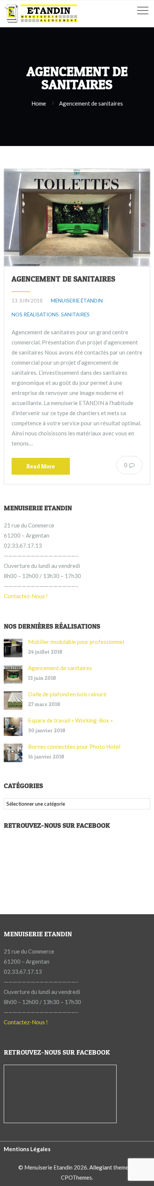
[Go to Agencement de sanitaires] (77, 217)
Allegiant (100, 1167)
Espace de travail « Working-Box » (70, 720)
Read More (41, 466)
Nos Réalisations (35, 314)
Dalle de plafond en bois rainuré (67, 694)
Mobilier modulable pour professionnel (76, 641)
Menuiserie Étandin (77, 301)
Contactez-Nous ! (26, 596)
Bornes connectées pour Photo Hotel (74, 746)
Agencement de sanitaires (63, 278)
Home (38, 103)
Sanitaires (75, 314)
